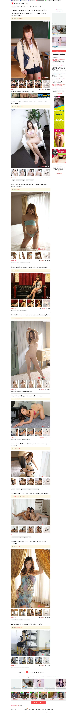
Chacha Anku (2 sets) (17, 496)
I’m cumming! (59, 173)
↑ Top (65, 709)
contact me (50, 712)
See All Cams (59, 51)
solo (30, 91)
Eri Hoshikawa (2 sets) (19, 18)
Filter (19, 6)
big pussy (13, 180)
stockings (37, 489)
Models (32, 6)
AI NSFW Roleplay (56, 54)
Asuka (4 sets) (17, 546)
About (42, 6)
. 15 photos (29, 267)
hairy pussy (16, 619)
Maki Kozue (17, 270)
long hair (20, 391)
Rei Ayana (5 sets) (18, 448)
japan (18, 91)
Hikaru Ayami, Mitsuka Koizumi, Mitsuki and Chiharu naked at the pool (58, 85)
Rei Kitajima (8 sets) (18, 627)
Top (28, 6)
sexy (27, 619)
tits (33, 180)
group (13, 537)
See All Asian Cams (38, 702)
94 (41, 672)
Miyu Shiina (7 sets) (24, 496)
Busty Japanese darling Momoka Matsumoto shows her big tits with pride (59, 73)
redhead (23, 91)
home (15, 91)
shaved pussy (27, 91)
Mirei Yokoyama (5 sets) (19, 106)
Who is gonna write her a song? (57, 81)
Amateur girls (44, 709)
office (18, 439)
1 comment (42, 89)
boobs (13, 91)
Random (37, 6)
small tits (21, 310)
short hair (31, 489)
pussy (20, 91)
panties (22, 180)
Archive (23, 6)
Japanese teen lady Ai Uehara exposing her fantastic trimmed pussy (59, 79)
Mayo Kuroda (17, 189)
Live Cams (14, 6)
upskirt (33, 91)
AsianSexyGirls (21, 3)
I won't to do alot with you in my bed (58, 61)
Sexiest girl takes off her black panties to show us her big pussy (58, 60)
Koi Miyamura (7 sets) (19, 318)
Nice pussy (53, 75)
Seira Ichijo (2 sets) (18, 398)
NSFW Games (62, 54)
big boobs (13, 489)
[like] (11, 89)
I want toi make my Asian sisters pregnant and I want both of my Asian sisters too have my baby (58, 68)
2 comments (42, 389)
